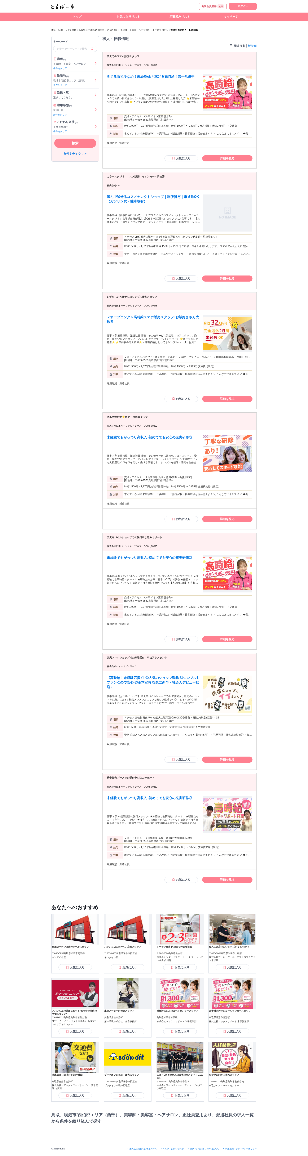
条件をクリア (60, 68)
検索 (75, 143)
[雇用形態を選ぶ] (95, 109)
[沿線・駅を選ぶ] (95, 94)
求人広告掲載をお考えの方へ (143, 1149)
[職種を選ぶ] (95, 63)
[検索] (92, 48)
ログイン (243, 6)
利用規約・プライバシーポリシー (241, 1149)
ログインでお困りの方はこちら (204, 1149)
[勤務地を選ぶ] (95, 80)
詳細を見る (227, 158)
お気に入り (183, 158)
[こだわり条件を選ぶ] (95, 126)
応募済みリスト (180, 16)
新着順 (252, 46)
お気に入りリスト (128, 16)
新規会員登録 (212, 6)
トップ (77, 16)
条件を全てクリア (75, 153)
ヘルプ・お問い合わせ (173, 1149)
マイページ (231, 16)
